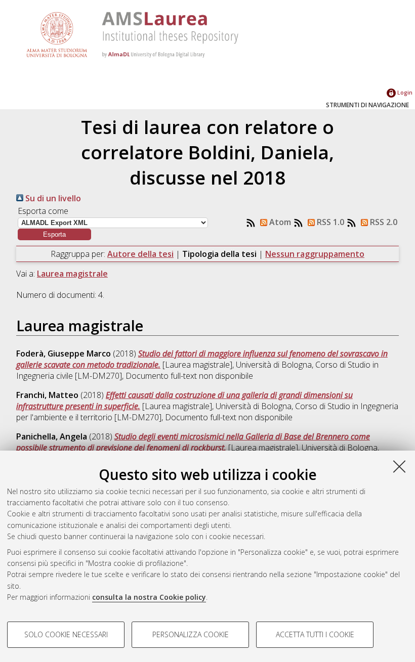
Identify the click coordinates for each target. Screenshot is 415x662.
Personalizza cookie (190, 634)
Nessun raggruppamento (314, 253)
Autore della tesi (140, 253)
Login (404, 92)
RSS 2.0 (382, 222)
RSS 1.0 (329, 222)
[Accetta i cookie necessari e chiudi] (399, 466)
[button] (54, 234)
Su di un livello (52, 198)
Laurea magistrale (72, 273)
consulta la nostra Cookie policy (149, 597)
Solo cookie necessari (66, 634)
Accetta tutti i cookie (315, 634)
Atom (279, 222)
